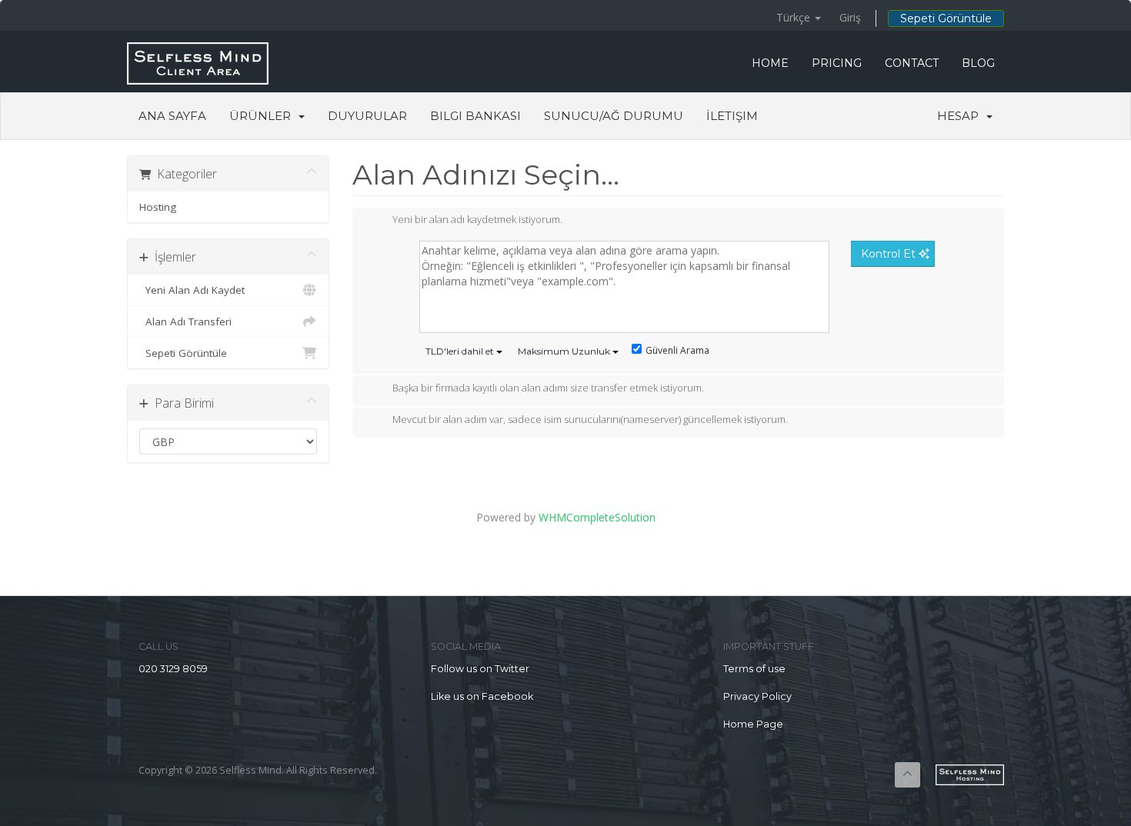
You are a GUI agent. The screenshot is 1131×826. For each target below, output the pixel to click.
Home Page (753, 724)
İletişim (732, 115)
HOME (770, 63)
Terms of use (754, 668)
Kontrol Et (890, 254)
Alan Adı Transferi (185, 321)
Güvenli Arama (677, 350)
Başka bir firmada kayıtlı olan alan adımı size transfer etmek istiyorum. (548, 388)
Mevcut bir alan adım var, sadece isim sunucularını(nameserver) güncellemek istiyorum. (590, 420)
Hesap (961, 115)
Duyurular (367, 115)
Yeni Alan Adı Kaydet (192, 290)
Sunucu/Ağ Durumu (613, 115)
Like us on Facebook (482, 696)
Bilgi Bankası (475, 115)
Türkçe (794, 17)
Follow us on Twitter (480, 668)
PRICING (837, 63)
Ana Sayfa (172, 115)
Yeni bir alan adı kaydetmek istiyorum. (477, 220)
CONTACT (912, 63)
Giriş (850, 17)
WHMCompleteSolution (597, 517)
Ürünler (263, 115)
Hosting (157, 207)
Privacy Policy (757, 696)
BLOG (978, 63)
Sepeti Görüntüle (946, 18)
